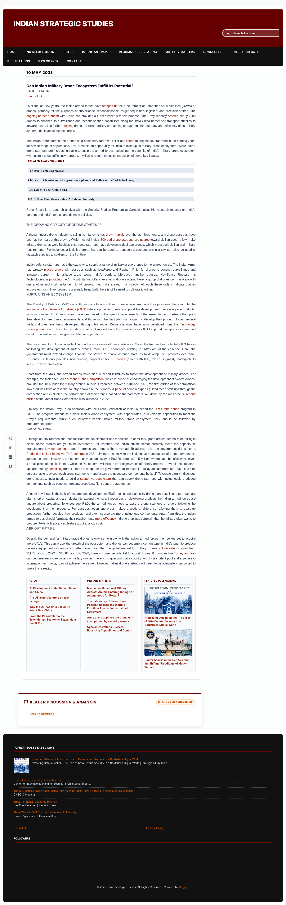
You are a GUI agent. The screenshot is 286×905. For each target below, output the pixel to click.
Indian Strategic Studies (63, 23)
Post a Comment (42, 713)
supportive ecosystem (95, 478)
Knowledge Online (40, 52)
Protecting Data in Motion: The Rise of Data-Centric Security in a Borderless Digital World (85, 759)
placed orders (53, 269)
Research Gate (246, 52)
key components (56, 448)
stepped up (109, 106)
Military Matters (180, 52)
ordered (173, 116)
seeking (68, 125)
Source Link (34, 96)
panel (118, 389)
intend (130, 141)
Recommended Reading (138, 52)
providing (55, 279)
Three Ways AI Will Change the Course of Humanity (45, 812)
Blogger (183, 887)
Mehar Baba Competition (87, 379)
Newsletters (214, 52)
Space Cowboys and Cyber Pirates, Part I (39, 780)
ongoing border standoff (42, 116)
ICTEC (69, 52)
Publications (18, 61)
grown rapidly (115, 234)
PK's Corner (48, 61)
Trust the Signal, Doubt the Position (35, 801)
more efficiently (105, 518)
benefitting (55, 468)
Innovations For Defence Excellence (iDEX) (56, 309)
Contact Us (77, 61)
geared (144, 239)
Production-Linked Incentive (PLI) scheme (55, 453)
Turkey (178, 553)
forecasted (169, 548)
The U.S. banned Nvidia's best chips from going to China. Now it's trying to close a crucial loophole (73, 790)
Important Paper (96, 52)
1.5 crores (118, 359)
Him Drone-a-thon (167, 409)
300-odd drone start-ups (117, 239)
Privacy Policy (155, 828)
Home (11, 52)
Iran (193, 553)
